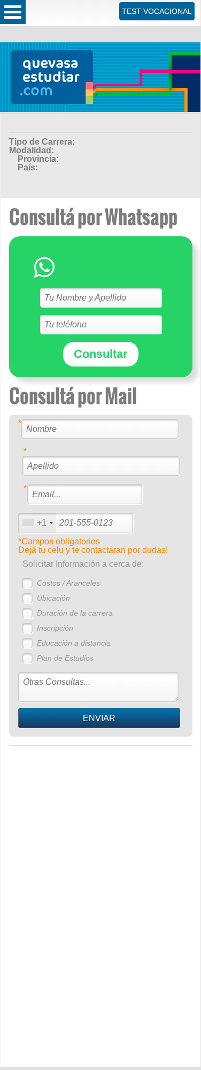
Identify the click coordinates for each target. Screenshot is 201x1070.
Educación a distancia (74, 643)
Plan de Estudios (65, 658)
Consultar (101, 354)
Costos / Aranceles (68, 583)
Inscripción (55, 628)
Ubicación (53, 598)
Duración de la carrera (75, 613)
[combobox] (37, 522)
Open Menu (13, 12)
